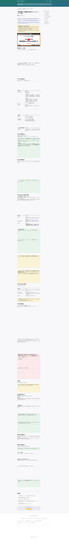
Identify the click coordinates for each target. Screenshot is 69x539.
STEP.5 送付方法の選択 (47, 17)
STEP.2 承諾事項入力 (46, 13)
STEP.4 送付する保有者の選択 (47, 16)
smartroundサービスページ (24, 518)
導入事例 (29, 518)
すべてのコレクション (19, 8)
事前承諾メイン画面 (46, 11)
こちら (23, 23)
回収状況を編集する (46, 23)
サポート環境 (35, 518)
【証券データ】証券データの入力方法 (33, 219)
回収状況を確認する (46, 22)
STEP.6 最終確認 (46, 18)
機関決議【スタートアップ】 (26, 8)
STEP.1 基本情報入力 (46, 12)
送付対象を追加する (46, 21)
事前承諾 (32, 8)
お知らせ (32, 518)
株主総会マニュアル (40, 518)
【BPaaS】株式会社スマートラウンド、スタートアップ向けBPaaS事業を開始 (26, 522)
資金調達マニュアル (45, 518)
